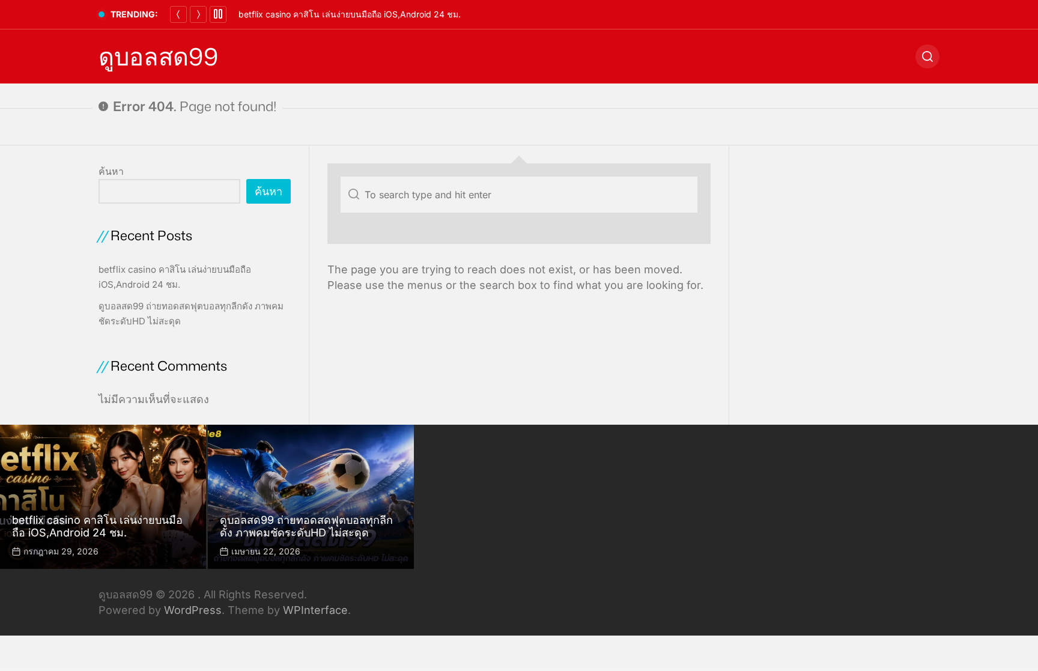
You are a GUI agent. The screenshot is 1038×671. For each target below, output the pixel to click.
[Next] (198, 14)
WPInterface (315, 610)
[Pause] (218, 14)
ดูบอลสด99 (158, 56)
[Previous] (178, 14)
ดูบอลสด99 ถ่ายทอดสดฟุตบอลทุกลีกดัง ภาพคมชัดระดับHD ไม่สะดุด (306, 526)
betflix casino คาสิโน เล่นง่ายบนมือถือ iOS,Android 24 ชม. (349, 14)
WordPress (193, 610)
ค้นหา (111, 171)
